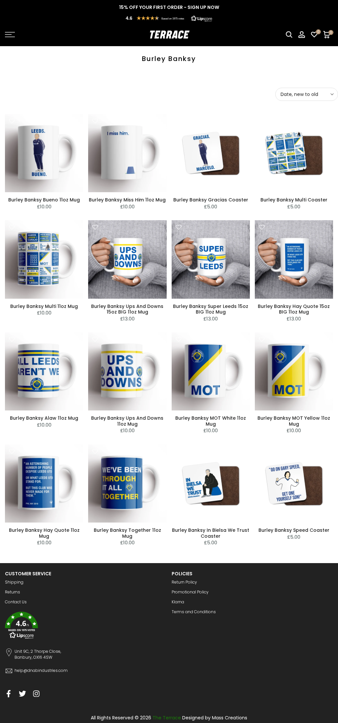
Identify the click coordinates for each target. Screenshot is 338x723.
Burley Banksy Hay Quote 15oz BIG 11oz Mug (294, 309)
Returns (12, 592)
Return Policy (184, 582)
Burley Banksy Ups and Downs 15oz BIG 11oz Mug (127, 309)
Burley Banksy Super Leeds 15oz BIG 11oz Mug (210, 309)
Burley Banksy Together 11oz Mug (127, 533)
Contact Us (16, 602)
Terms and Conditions (194, 612)
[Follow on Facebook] (8, 694)
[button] (169, 18)
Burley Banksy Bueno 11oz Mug (44, 199)
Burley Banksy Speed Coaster (293, 530)
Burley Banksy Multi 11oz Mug (44, 306)
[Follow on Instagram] (36, 694)
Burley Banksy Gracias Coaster (210, 199)
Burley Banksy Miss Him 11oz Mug (127, 199)
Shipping (14, 582)
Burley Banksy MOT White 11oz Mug (210, 421)
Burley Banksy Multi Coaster (293, 199)
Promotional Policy (190, 592)
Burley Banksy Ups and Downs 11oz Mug (127, 421)
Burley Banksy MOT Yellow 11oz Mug (293, 421)
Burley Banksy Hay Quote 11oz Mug (44, 533)
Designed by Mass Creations (214, 717)
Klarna (178, 602)
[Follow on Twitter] (22, 694)
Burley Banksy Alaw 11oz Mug (44, 418)
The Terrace (166, 717)
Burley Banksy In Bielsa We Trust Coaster (210, 533)
